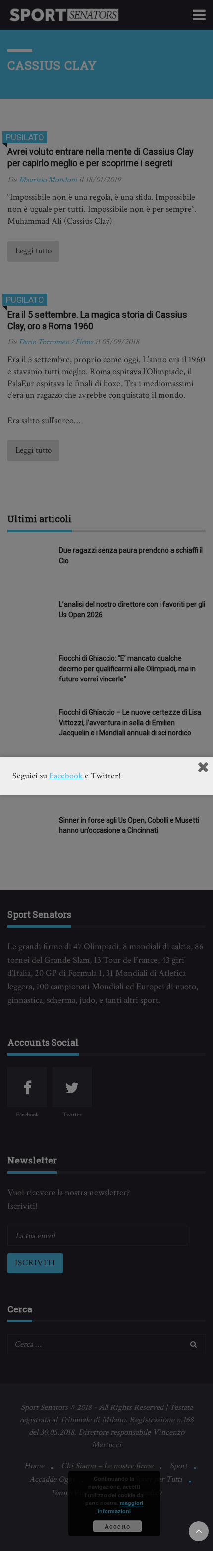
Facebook (66, 775)
